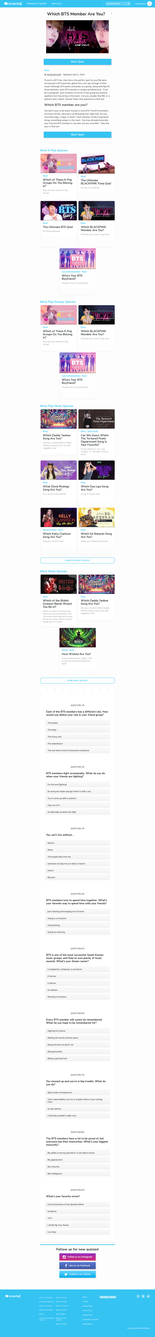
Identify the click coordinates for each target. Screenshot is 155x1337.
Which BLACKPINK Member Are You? (93, 228)
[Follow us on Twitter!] (148, 1296)
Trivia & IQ (56, 4)
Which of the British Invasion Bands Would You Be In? (57, 604)
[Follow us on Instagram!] (143, 1296)
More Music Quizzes (53, 571)
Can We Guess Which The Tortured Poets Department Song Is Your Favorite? (94, 440)
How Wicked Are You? (76, 654)
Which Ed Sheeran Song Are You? (96, 535)
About (84, 1297)
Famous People (50, 530)
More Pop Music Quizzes (56, 406)
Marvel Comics (62, 1324)
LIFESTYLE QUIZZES (46, 1297)
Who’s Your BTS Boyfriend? (72, 277)
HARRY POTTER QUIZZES (61, 1319)
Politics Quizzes (45, 1306)
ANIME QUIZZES (61, 1310)
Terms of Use (87, 1310)
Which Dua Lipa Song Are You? (94, 488)
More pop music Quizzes (77, 560)
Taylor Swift (92, 431)
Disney (41, 1314)
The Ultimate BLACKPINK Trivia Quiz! (96, 181)
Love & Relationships (71, 271)
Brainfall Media (144, 1328)
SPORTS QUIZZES (62, 1306)
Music (46, 70)
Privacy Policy (87, 1306)
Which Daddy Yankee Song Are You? (56, 436)
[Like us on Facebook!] (138, 1296)
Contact (85, 1301)
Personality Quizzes (37, 4)
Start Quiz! (77, 62)
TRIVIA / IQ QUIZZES (46, 1310)
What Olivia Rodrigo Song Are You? (56, 488)
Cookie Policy (87, 1315)
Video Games (61, 1314)
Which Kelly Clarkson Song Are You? (57, 535)
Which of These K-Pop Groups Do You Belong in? (57, 183)
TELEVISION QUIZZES (46, 1302)
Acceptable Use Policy (90, 1319)
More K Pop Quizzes (54, 150)
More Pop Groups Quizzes (58, 302)
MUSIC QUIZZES (61, 1302)
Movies (65, 650)
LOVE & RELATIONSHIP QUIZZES (47, 1319)
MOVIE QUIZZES (61, 1297)
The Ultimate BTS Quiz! (58, 227)
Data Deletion (87, 1324)
